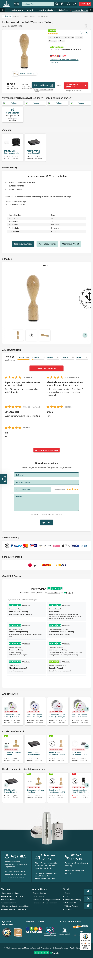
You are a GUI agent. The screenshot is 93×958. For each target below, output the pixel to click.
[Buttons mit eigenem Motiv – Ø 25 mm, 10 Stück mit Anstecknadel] (11, 706)
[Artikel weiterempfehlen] (87, 32)
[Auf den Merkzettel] (81, 32)
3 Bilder (46, 265)
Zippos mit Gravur (9, 903)
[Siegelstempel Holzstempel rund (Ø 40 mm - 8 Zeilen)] (56, 743)
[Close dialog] (69, 891)
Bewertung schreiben (46, 368)
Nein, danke (46, 951)
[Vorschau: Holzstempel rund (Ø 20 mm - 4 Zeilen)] (18, 335)
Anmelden (46, 944)
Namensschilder (8, 899)
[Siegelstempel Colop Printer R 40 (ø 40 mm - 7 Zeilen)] (79, 781)
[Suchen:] (38, 4)
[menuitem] (41, 4)
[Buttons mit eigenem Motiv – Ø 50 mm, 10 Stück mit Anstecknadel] (56, 706)
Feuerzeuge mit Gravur (11, 893)
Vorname (29, 921)
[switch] (85, 947)
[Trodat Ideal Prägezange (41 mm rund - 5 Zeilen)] (79, 743)
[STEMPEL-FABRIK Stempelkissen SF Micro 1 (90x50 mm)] (34, 142)
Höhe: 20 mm (69, 37)
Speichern (46, 522)
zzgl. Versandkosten (13, 88)
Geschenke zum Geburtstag (12, 896)
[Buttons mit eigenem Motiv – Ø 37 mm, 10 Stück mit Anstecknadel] (34, 706)
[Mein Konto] (68, 4)
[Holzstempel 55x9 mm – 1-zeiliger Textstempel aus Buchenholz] (11, 743)
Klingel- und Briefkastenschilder (14, 909)
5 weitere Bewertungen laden (46, 450)
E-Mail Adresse (31, 910)
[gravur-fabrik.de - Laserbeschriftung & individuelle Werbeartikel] (6, 4)
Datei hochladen (41, 85)
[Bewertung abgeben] (53, 34)
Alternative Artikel (70, 244)
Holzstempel (52, 41)
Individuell (79, 37)
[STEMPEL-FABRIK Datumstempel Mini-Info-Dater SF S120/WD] (11, 142)
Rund (50, 37)
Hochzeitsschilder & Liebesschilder (15, 906)
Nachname (29, 931)
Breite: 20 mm (58, 37)
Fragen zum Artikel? (23, 244)
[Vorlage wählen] (12, 103)
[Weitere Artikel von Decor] (86, 26)
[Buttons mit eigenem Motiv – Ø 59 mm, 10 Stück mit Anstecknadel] (79, 706)
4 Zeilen (61, 41)
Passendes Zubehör (47, 244)
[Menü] (89, 934)
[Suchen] (57, 4)
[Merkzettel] (74, 4)
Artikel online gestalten (72, 85)
